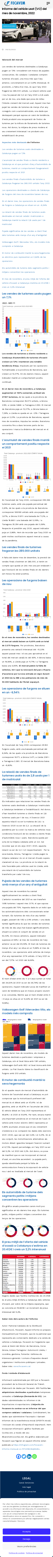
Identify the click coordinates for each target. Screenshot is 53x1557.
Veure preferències (26, 1546)
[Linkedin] (29, 1456)
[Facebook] (18, 1456)
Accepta (26, 1531)
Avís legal (26, 1487)
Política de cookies (17, 1553)
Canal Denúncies (26, 1483)
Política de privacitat (34, 1553)
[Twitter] (23, 1456)
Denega (26, 1539)
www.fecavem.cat (22, 1366)
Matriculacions (9, 26)
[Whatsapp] (34, 1456)
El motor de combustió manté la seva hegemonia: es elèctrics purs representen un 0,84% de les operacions (26, 257)
